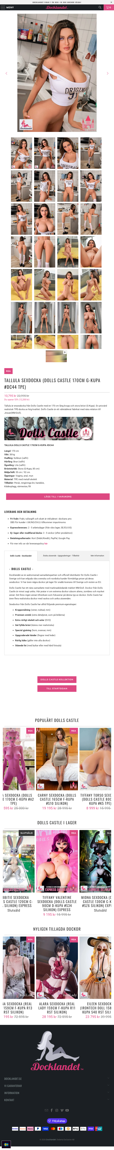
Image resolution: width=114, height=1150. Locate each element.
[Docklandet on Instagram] (57, 1110)
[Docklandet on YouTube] (67, 1110)
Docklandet (51, 1139)
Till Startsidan (56, 688)
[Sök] (100, 7)
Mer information (97, 556)
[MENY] (1, 7)
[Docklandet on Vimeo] (62, 1110)
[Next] (107, 73)
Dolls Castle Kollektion (57, 679)
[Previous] (6, 73)
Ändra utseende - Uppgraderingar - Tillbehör (61, 556)
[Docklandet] (57, 7)
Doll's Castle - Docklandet (20, 556)
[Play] (57, 73)
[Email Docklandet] (46, 1110)
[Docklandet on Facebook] (51, 1110)
